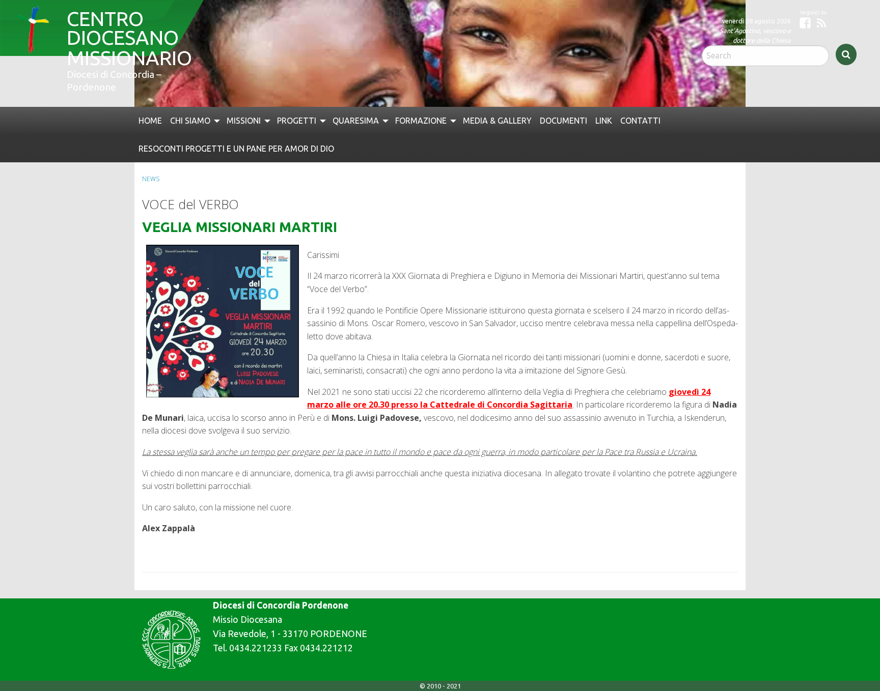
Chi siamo (186, 120)
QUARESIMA (343, 120)
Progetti (287, 120)
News (150, 175)
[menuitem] (149, 120)
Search (846, 54)
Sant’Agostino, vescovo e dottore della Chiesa (755, 35)
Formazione (405, 120)
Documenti (540, 120)
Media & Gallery (478, 120)
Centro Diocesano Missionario (122, 27)
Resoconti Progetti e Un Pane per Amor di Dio (231, 145)
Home (149, 120)
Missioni (236, 120)
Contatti (613, 120)
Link (578, 120)
